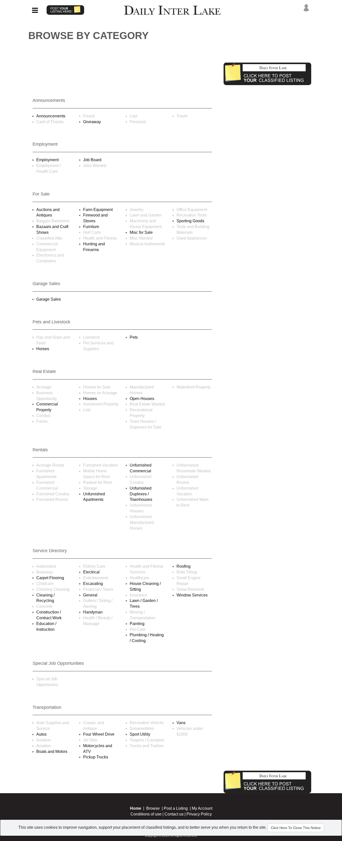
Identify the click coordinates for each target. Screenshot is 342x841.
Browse (153, 808)
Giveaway (92, 122)
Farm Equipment (98, 209)
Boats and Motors (51, 751)
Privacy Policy (199, 814)
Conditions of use (145, 814)
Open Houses (142, 398)
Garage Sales (48, 299)
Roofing (184, 566)
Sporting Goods (190, 221)
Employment (47, 160)
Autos (41, 734)
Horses (42, 349)
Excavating (93, 583)
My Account (202, 808)
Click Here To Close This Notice (296, 828)
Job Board (92, 160)
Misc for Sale (141, 232)
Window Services (192, 595)
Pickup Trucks (95, 757)
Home (135, 808)
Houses (90, 398)
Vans (181, 723)
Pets (134, 337)
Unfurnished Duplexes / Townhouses (141, 494)
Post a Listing (176, 808)
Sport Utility (140, 734)
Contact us (174, 814)
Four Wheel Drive (98, 734)
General (90, 595)
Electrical (91, 572)
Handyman (93, 612)
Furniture (91, 227)
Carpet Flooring (50, 578)
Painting (137, 623)
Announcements (50, 116)
